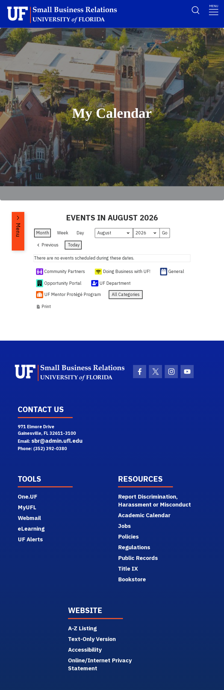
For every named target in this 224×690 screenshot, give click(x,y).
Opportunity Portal (62, 283)
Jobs (124, 526)
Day (80, 232)
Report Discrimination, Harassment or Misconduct (154, 500)
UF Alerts (30, 539)
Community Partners (64, 271)
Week (62, 232)
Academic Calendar (144, 515)
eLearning (31, 528)
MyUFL (27, 507)
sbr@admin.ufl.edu (56, 440)
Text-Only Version (92, 639)
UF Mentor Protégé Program (72, 294)
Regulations (134, 547)
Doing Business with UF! (126, 271)
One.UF (27, 496)
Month (42, 232)
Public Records (138, 558)
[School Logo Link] (55, 14)
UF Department (115, 283)
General (176, 271)
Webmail (29, 518)
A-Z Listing (82, 628)
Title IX (128, 568)
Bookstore (132, 579)
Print (43, 308)
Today (74, 245)
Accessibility (85, 649)
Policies (128, 536)
